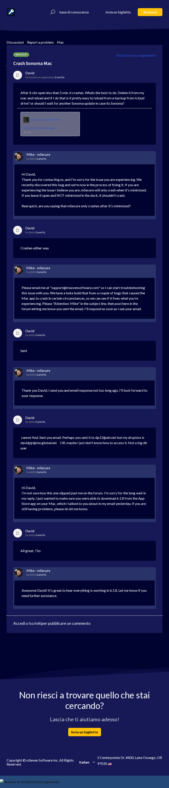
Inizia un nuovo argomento (136, 55)
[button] (52, 12)
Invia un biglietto (118, 12)
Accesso (150, 12)
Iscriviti (35, 623)
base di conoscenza (74, 12)
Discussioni (15, 42)
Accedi (19, 623)
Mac (60, 42)
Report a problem (40, 42)
